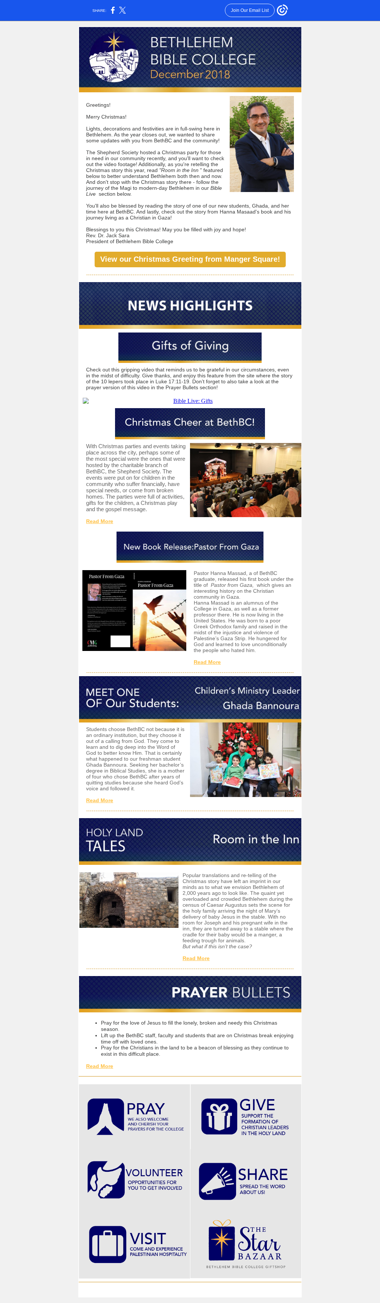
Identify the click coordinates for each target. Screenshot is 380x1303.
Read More (99, 521)
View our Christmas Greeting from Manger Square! (190, 259)
